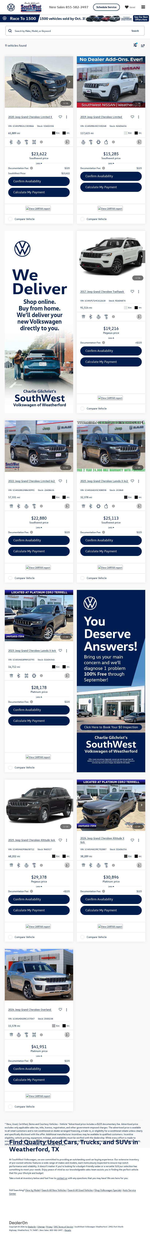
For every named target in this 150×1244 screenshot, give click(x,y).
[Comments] (67, 142)
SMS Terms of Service (63, 1226)
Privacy (49, 1226)
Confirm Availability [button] (27, 181)
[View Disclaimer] (42, 142)
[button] (69, 82)
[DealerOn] (18, 1222)
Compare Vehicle (25, 219)
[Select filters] (135, 45)
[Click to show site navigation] (143, 7)
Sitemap (41, 1226)
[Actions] (66, 117)
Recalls (68, 1230)
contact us (62, 1178)
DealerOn (32, 1226)
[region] (39, 170)
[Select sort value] (142, 45)
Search (135, 30)
